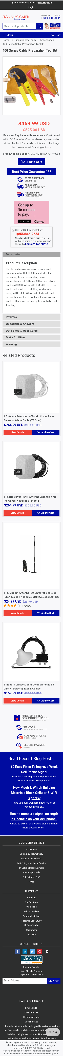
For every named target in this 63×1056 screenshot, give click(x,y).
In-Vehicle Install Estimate (31, 868)
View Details (17, 432)
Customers (31, 930)
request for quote (36, 244)
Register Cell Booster (31, 858)
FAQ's (31, 882)
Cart (57, 35)
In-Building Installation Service (31, 863)
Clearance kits (31, 1012)
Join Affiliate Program (31, 971)
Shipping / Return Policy (31, 854)
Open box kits (31, 1021)
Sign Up (53, 980)
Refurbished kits (31, 1017)
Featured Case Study (31, 921)
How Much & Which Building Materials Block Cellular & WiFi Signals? (34, 793)
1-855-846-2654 (50, 17)
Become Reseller (31, 967)
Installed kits (31, 1008)
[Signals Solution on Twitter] (32, 952)
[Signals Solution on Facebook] (17, 952)
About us (31, 897)
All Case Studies (31, 925)
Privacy (36, 1042)
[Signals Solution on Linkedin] (25, 952)
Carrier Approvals (31, 872)
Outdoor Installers (31, 916)
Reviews (32, 934)
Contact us (31, 849)
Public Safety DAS (31, 877)
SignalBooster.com (22, 1042)
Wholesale (31, 907)
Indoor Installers (31, 911)
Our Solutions (31, 902)
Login (31, 7)
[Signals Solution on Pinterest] (39, 952)
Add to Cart (47, 432)
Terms (45, 1042)
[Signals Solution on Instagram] (47, 952)
